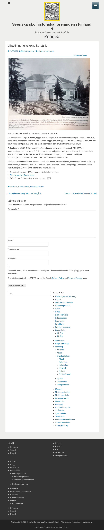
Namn (11, 240)
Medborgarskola (62, 395)
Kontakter (14, 488)
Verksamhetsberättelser (65, 420)
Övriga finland (64, 374)
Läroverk (62, 368)
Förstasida (14, 467)
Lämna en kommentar (46, 51)
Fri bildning (59, 324)
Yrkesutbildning (61, 426)
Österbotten (62, 382)
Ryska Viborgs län (62, 407)
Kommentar (13, 209)
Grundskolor (60, 330)
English (13, 453)
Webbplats (12, 258)
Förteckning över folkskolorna (22, 175)
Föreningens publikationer (20, 491)
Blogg (57, 312)
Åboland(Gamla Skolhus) (65, 296)
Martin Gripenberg (27, 51)
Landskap (33, 187)
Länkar (13, 501)
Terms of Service (75, 278)
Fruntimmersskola (62, 327)
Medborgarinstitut (62, 392)
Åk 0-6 (60, 333)
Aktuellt (58, 299)
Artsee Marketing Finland (59, 527)
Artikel (57, 309)
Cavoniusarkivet (17, 497)
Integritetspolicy (87, 522)
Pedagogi (59, 404)
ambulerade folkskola (64, 302)
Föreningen (59, 321)
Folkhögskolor (61, 318)
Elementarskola (61, 315)
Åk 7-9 (60, 336)
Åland (59, 353)
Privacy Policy (58, 278)
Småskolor (59, 410)
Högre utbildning (61, 344)
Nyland (41, 187)
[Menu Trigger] (95, 5)
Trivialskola (59, 416)
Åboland (60, 350)
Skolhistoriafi (17, 504)
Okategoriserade (62, 398)
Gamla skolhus (23, 187)
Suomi (13, 450)
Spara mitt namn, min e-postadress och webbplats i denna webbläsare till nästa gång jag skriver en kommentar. (48, 272)
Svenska (14, 447)
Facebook (14, 494)
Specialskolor (60, 413)
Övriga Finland (63, 385)
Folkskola (13, 187)
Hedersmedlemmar (20, 484)
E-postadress (14, 249)
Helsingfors (63, 365)
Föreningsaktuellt (19, 473)
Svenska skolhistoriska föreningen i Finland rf (43, 522)
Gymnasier (59, 340)
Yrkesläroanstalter (62, 423)
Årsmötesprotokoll (62, 306)
